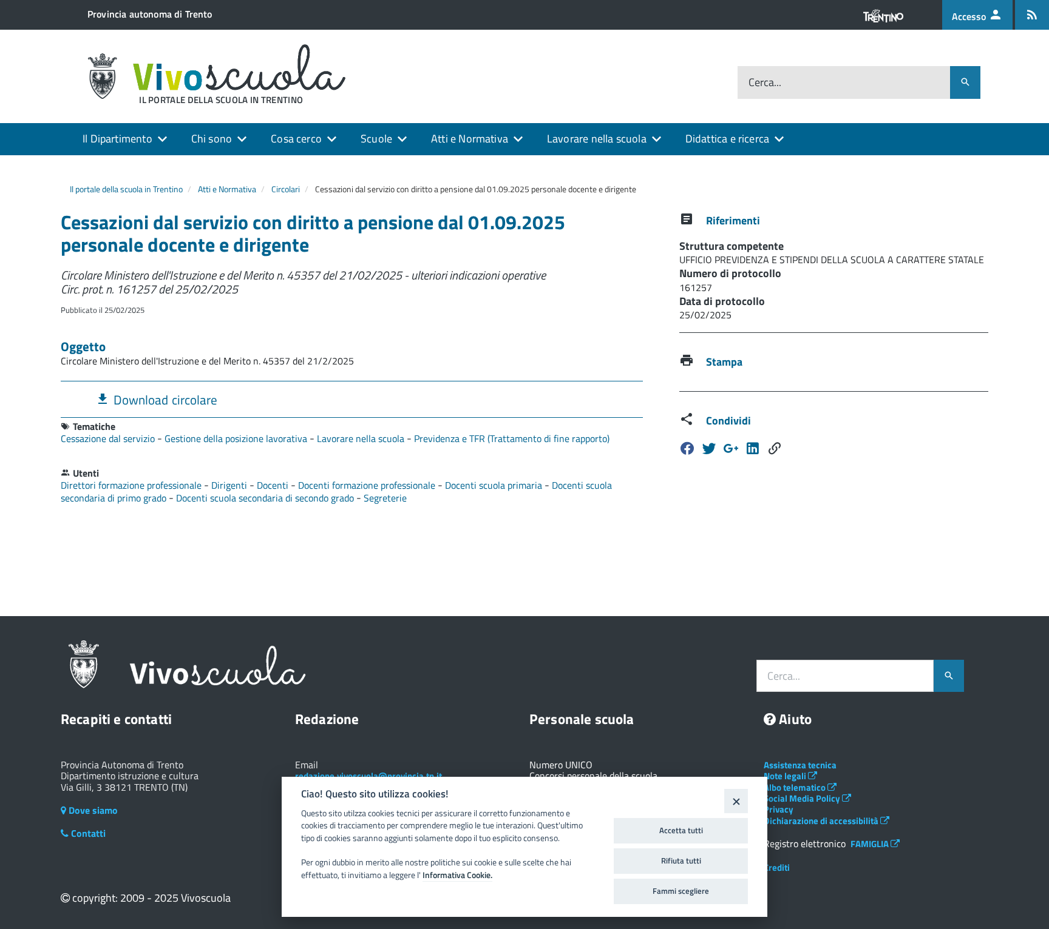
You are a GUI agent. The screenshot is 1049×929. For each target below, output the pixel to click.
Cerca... (765, 82)
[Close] (736, 801)
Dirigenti (230, 485)
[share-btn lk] (753, 448)
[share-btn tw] (709, 448)
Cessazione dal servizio (109, 438)
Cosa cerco (296, 138)
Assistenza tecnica (800, 765)
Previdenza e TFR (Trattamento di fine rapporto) (511, 438)
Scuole (376, 138)
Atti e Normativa (469, 138)
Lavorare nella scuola (597, 138)
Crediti (777, 867)
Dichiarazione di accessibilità (822, 821)
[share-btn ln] (731, 448)
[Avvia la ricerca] (965, 82)
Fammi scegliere (681, 891)
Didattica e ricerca (727, 138)
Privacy (778, 809)
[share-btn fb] (687, 448)
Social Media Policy (803, 798)
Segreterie (385, 498)
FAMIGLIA (870, 844)
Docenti (274, 485)
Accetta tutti (681, 830)
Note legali (786, 776)
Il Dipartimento (117, 138)
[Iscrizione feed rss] (1032, 15)
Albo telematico (795, 787)
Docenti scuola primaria (495, 485)
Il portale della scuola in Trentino (126, 189)
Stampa (724, 362)
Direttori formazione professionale (132, 485)
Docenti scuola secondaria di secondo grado (266, 498)
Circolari (285, 189)
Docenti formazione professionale (368, 485)
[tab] (352, 399)
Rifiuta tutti (681, 860)
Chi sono (211, 138)
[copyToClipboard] (775, 448)
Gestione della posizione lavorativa (237, 438)
